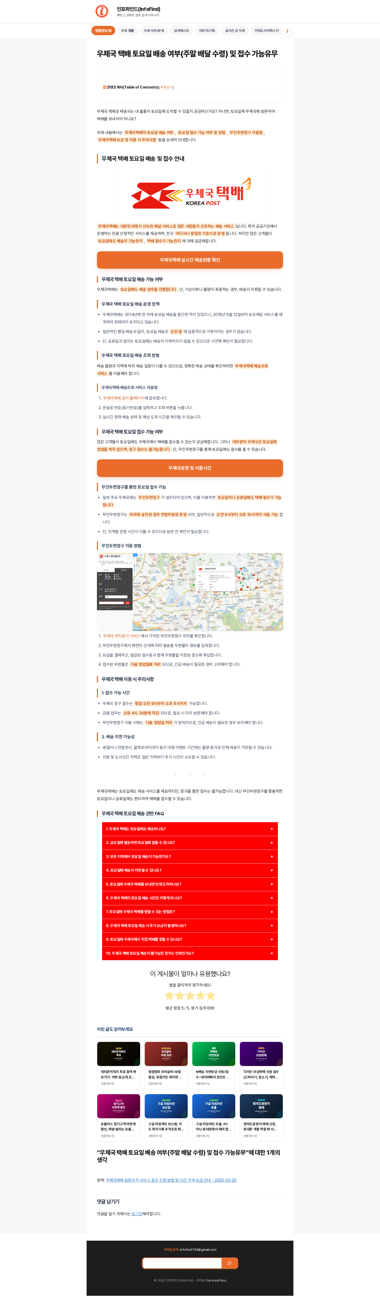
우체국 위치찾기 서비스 (121, 636)
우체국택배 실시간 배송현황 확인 (190, 260)
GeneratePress (216, 1280)
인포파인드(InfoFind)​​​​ (139, 9)
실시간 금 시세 (235, 30)
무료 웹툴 (127, 30)
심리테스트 (181, 30)
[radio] (169, 997)
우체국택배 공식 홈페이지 (123, 398)
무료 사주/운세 (154, 30)
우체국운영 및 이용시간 (190, 468)
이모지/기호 (207, 30)
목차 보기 (166, 87)
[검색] (229, 1263)
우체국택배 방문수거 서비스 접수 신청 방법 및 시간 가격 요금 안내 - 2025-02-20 (171, 1180)
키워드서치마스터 (267, 30)
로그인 (137, 1213)
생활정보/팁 (103, 30)
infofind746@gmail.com (198, 1250)
